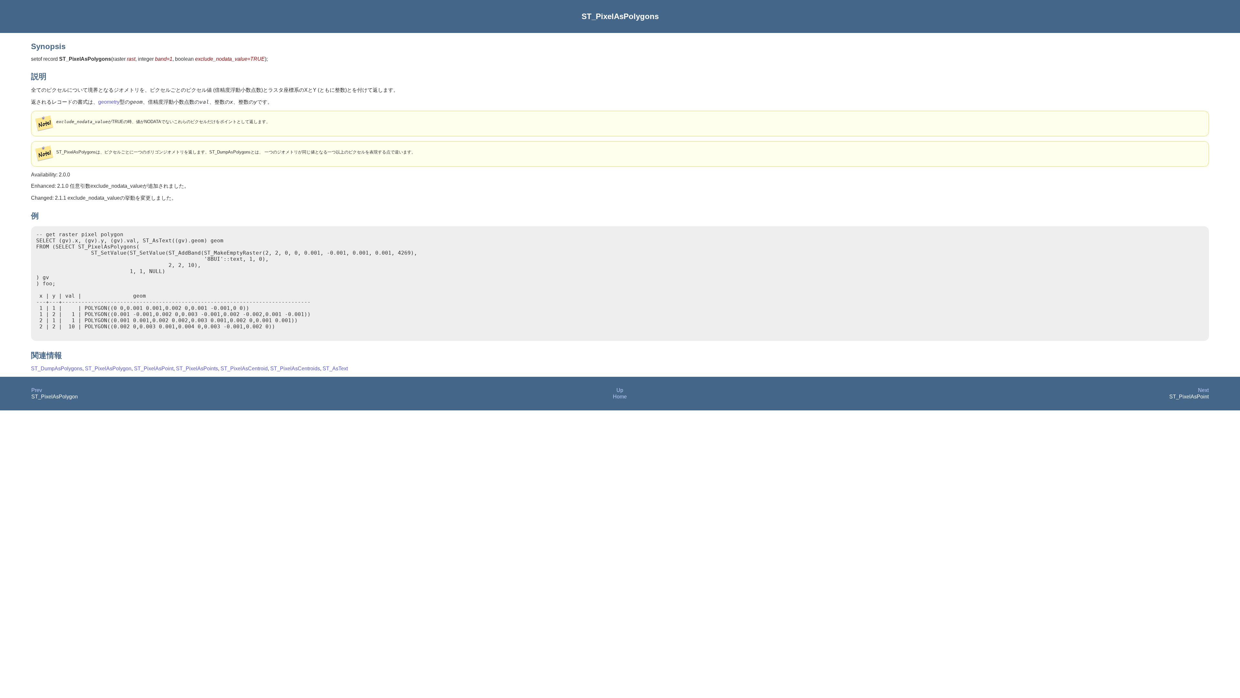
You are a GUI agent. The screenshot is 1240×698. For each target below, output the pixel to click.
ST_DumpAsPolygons (56, 368)
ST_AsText (335, 368)
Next (1203, 390)
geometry (108, 102)
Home (620, 396)
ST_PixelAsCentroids (295, 368)
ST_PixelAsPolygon (108, 368)
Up (619, 390)
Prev (36, 390)
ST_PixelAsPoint (153, 368)
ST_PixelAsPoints (197, 368)
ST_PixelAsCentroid (244, 368)
